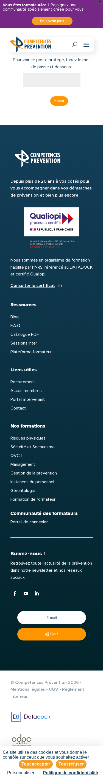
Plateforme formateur (31, 352)
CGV (53, 689)
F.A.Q (15, 325)
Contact (18, 408)
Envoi (59, 100)
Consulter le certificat (32, 285)
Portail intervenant (27, 399)
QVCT (16, 455)
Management (22, 464)
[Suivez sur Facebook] (14, 593)
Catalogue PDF (24, 334)
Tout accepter (35, 764)
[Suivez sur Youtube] (25, 593)
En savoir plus (52, 21)
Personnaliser (20, 772)
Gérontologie (22, 490)
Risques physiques (28, 438)
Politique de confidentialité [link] (70, 772)
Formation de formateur (32, 499)
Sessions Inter (23, 343)
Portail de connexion (29, 522)
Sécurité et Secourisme (32, 447)
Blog (14, 317)
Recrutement (22, 382)
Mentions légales (27, 689)
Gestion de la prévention (33, 473)
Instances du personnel (32, 482)
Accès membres (26, 390)
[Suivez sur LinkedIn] (36, 593)
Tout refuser (71, 764)
